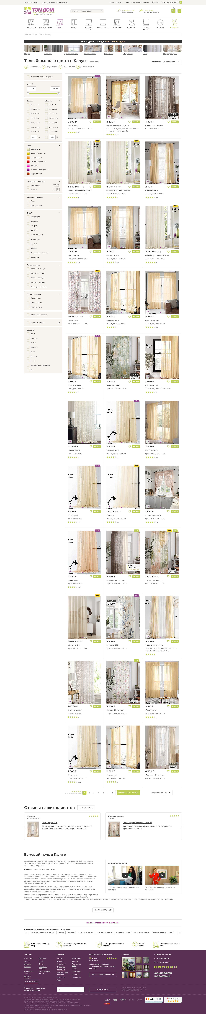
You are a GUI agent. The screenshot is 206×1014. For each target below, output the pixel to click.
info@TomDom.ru (163, 962)
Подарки (75, 974)
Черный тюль (123, 933)
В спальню (61, 970)
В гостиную (61, 964)
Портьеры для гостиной (62, 973)
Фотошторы (76, 958)
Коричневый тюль (162, 933)
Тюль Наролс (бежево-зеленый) (137, 823)
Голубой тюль (86, 933)
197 (113, 792)
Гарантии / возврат (43, 968)
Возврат (119, 2)
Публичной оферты (127, 989)
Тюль (59, 980)
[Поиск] (102, 11)
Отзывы (126, 2)
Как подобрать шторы (44, 972)
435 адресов (63, 2)
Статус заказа (135, 2)
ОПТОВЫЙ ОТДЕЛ (32, 981)
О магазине (28, 958)
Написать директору (162, 975)
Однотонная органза (42, 933)
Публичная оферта (30, 1009)
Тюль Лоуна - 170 (49, 823)
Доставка (27, 964)
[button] (73, 97)
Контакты (146, 2)
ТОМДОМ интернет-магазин (39, 10)
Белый (71, 933)
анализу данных (33, 1005)
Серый (61, 933)
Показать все (86, 808)
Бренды (75, 961)
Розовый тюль (141, 933)
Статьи (41, 961)
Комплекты (61, 977)
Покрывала (76, 971)
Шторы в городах (27, 977)
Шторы (59, 958)
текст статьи (48, 1007)
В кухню (60, 961)
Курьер (44, 2)
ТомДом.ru (37, 997)
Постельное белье (76, 965)
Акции (26, 961)
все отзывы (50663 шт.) (103, 975)
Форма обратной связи (163, 972)
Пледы (74, 969)
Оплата (111, 2)
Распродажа (76, 977)
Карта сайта (63, 1009)
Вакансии (42, 958)
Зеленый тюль (105, 933)
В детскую (61, 967)
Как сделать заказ (28, 972)
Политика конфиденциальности (48, 1009)
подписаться (103, 989)
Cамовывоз (51, 2)
